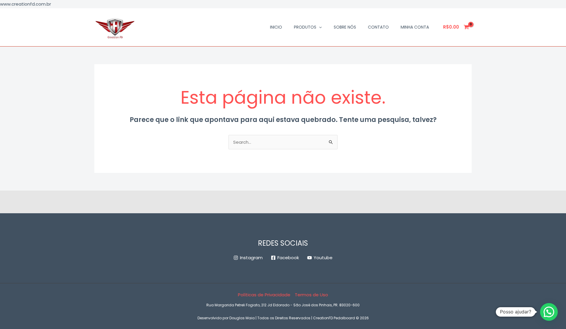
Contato (378, 27)
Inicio (276, 27)
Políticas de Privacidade (264, 295)
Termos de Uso (311, 295)
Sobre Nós (345, 27)
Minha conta (415, 27)
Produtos (305, 27)
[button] (319, 27)
